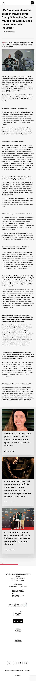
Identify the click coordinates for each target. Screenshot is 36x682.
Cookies (27, 670)
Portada (4, 42)
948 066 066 (18, 584)
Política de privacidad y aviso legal (14, 670)
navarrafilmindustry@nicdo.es (19, 586)
